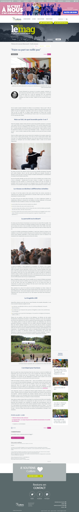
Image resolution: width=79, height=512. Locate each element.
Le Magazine (23, 29)
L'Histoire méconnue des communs (20, 417)
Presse (49, 510)
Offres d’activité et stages (59, 505)
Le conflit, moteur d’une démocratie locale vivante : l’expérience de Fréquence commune (60, 372)
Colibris (6, 1)
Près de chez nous (51, 1)
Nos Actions (41, 19)
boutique (68, 1)
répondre (49, 461)
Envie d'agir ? (49, 19)
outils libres (45, 388)
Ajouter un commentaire (19, 424)
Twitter (48, 54)
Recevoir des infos (62, 22)
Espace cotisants (53, 510)
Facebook (50, 54)
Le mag (34, 19)
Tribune (36, 46)
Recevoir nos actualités (60, 502)
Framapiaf (46, 498)
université (26, 1)
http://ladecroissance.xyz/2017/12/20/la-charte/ (20, 459)
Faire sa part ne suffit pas (16, 442)
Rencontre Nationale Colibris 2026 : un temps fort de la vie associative (60, 421)
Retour (14, 427)
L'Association (26, 19)
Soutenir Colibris (46, 22)
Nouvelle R (60, 1)
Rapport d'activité (44, 510)
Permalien (12, 443)
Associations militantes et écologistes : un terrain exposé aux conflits (60, 404)
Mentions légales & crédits (61, 510)
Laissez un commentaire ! (17, 437)
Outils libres (41, 1)
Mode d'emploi (14, 36)
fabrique (33, 1)
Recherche (50, 39)
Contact (63, 507)
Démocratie (42, 46)
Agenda (63, 503)
